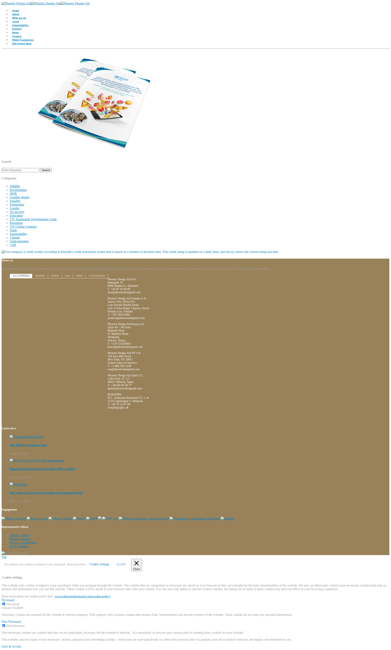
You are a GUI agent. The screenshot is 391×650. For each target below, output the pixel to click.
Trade (13, 230)
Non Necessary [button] (11, 621)
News (15, 32)
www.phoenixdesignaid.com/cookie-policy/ (83, 596)
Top (4, 557)
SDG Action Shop (21, 43)
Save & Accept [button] (11, 646)
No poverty (17, 212)
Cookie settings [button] (99, 564)
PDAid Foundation (23, 39)
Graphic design (19, 197)
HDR (13, 193)
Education (16, 215)
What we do (19, 17)
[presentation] (21, 276)
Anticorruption (19, 241)
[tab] (21, 275)
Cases (15, 21)
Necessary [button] (8, 600)
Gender (14, 208)
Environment (18, 190)
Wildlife (15, 186)
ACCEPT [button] (121, 564)
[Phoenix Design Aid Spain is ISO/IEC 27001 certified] (37, 460)
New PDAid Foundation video (28, 445)
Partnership (17, 204)
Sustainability (20, 25)
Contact (17, 36)
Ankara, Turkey (20, 535)
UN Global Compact (23, 226)
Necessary (13, 604)
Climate (15, 237)
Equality (15, 201)
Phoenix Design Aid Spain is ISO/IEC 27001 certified (42, 469)
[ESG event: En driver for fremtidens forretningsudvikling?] (18, 484)
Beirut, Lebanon (20, 539)
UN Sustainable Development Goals (33, 219)
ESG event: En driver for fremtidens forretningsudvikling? (46, 492)
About (15, 14)
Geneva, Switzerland (23, 542)
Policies (17, 28)
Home (15, 10)
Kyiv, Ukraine (19, 546)
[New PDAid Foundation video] (27, 437)
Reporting (16, 223)
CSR (13, 245)
